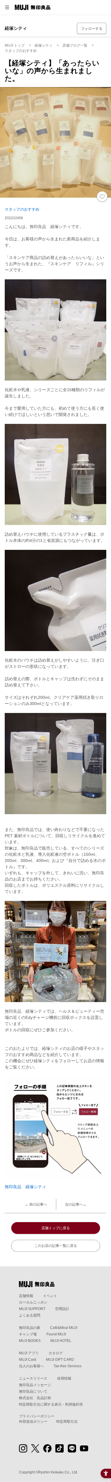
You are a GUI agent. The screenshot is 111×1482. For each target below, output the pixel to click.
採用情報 (64, 1378)
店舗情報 (26, 1296)
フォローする (91, 29)
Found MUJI (56, 1334)
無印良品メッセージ (35, 1385)
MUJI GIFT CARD (60, 1360)
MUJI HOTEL (60, 1341)
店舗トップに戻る (55, 1228)
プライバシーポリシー (36, 1416)
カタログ (56, 1353)
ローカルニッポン (33, 1302)
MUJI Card (27, 1360)
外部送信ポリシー (33, 1421)
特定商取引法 (67, 1421)
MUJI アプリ (29, 1353)
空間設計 (62, 1309)
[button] (7, 7)
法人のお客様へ (31, 1366)
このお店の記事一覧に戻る (55, 1246)
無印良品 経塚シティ (25, 1186)
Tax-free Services (67, 1366)
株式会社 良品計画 (35, 1398)
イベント (50, 1296)
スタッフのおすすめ (22, 209)
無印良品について (33, 1391)
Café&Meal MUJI (63, 1328)
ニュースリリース (33, 1378)
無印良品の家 (29, 1328)
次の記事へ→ (75, 1204)
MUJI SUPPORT (32, 1309)
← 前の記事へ (36, 1204)
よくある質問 (29, 1315)
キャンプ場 (28, 1334)
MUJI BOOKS (30, 1341)
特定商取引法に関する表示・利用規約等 (51, 1404)
